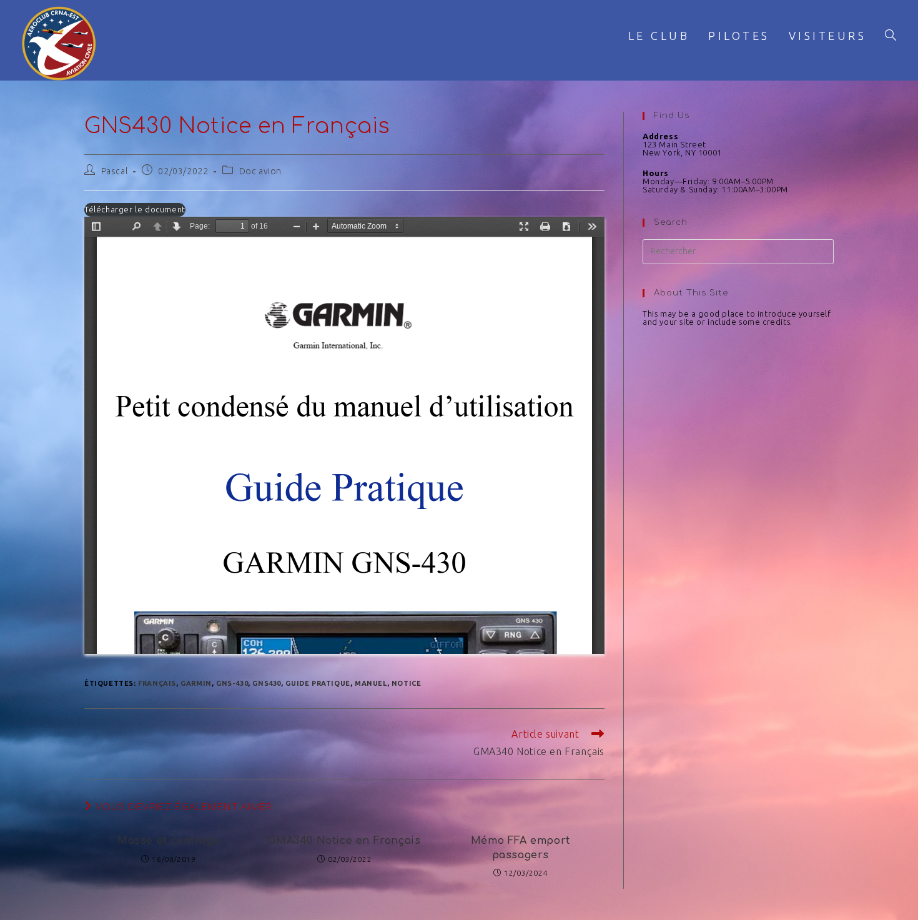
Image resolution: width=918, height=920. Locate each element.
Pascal (114, 171)
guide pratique (317, 683)
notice (407, 683)
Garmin (196, 683)
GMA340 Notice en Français (344, 840)
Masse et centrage (168, 840)
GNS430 (266, 683)
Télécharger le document (134, 209)
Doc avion (260, 171)
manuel (371, 683)
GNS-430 (232, 683)
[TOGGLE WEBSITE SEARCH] (891, 36)
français (157, 683)
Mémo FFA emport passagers (520, 847)
